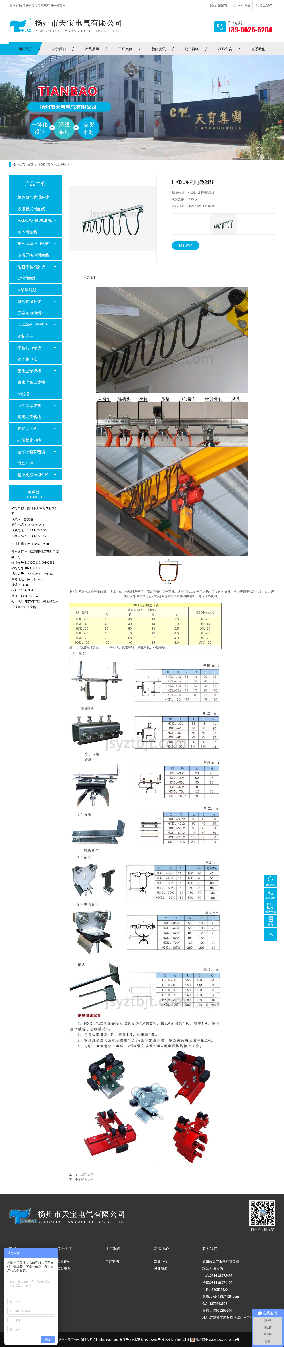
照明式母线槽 (29, 417)
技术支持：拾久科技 (175, 1339)
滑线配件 (25, 463)
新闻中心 (160, 1261)
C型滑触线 (26, 278)
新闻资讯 (159, 48)
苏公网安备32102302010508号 (217, 1339)
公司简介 (64, 1261)
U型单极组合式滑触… (35, 324)
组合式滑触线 (29, 301)
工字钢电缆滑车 (31, 313)
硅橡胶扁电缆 (29, 440)
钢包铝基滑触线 (31, 266)
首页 (30, 164)
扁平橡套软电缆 (31, 451)
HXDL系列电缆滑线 (53, 164)
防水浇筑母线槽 (31, 382)
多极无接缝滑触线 (33, 255)
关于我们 (59, 48)
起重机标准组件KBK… (35, 474)
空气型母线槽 (29, 405)
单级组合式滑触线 (33, 197)
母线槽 (23, 393)
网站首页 (25, 48)
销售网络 (192, 48)
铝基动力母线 (29, 347)
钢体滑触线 (27, 232)
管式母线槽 (27, 428)
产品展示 (92, 48)
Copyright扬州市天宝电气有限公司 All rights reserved (82, 1339)
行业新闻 (160, 1268)
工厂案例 (125, 48)
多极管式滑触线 (31, 208)
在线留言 (225, 48)
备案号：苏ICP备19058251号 (140, 1339)
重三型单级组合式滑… (35, 243)
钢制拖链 (25, 336)
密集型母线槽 (29, 370)
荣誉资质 (64, 1268)
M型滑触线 (27, 289)
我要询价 (186, 245)
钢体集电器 (27, 359)
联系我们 (258, 48)
